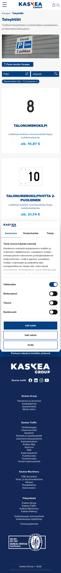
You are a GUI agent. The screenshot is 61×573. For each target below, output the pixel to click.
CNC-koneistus (29, 476)
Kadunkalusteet (29, 441)
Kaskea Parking (29, 511)
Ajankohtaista (29, 406)
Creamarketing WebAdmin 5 (37, 569)
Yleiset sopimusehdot (29, 461)
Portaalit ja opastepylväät (29, 435)
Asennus (29, 447)
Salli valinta (30, 335)
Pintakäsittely (29, 485)
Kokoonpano (29, 487)
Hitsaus (29, 482)
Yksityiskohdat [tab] (30, 233)
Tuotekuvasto (29, 455)
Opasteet (29, 432)
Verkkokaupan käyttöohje (29, 519)
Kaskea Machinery (29, 508)
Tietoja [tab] (50, 233)
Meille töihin (29, 409)
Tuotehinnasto (29, 458)
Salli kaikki (30, 325)
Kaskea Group (29, 503)
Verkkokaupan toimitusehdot (29, 516)
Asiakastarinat (29, 403)
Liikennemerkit (29, 430)
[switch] (53, 293)
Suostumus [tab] (11, 233)
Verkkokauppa (29, 427)
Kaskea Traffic (29, 505)
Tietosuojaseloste (29, 523)
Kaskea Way (29, 444)
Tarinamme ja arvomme (29, 400)
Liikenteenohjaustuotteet (29, 438)
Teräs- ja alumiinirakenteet (29, 479)
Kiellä (30, 345)
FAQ (29, 450)
